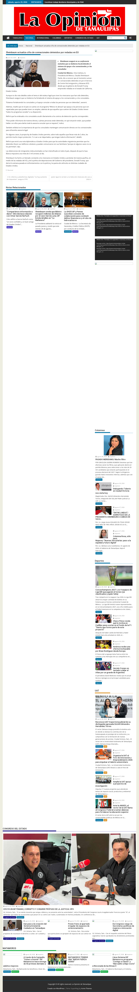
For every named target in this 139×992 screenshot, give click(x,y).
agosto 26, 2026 (119, 800)
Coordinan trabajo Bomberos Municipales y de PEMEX (65, 2)
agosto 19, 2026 (74, 921)
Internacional (43, 38)
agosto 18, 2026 (119, 921)
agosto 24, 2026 (30, 921)
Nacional (30, 38)
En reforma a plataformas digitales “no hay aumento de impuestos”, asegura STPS (27, 178)
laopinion (22, 58)
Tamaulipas (17, 38)
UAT (98, 38)
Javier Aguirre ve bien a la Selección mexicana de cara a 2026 (71, 178)
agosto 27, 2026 (70, 209)
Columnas (57, 38)
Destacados (68, 231)
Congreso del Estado (84, 38)
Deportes (68, 38)
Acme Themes (86, 988)
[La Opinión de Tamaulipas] (69, 34)
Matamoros (15, 971)
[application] (114, 225)
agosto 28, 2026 (13, 209)
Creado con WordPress (55, 988)
